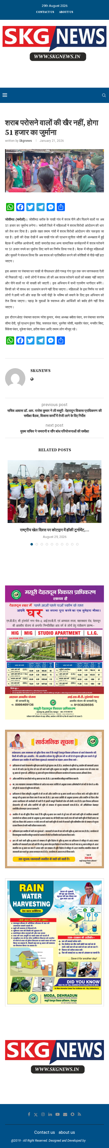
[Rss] (79, 1114)
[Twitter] (36, 1114)
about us (66, 12)
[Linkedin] (50, 1114)
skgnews (92, 1140)
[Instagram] (43, 1114)
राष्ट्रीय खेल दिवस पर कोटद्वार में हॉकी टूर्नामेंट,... (54, 530)
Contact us (45, 12)
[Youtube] (58, 1114)
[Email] (65, 1114)
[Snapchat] (72, 1114)
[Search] (103, 95)
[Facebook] (29, 1114)
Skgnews (25, 141)
